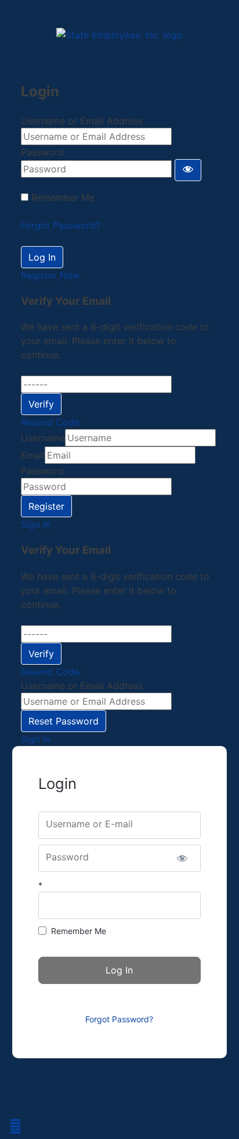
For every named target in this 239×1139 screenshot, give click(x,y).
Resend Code (50, 422)
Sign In (35, 524)
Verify (41, 404)
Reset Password (63, 721)
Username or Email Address (82, 121)
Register (46, 506)
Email (33, 455)
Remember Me (63, 197)
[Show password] (188, 170)
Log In (42, 257)
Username (43, 438)
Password (42, 152)
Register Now (50, 275)
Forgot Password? (60, 225)
